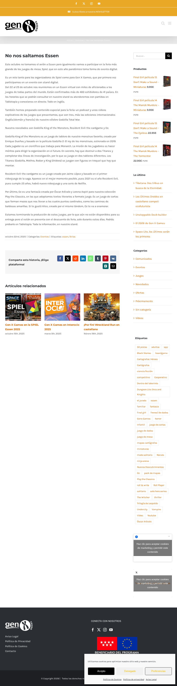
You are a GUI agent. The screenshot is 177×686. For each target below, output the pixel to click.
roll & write (143, 485)
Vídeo (140, 515)
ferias (72, 236)
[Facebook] (93, 630)
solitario (141, 491)
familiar (141, 406)
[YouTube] (111, 630)
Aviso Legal (151, 679)
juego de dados (145, 430)
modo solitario (144, 455)
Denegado (130, 671)
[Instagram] (105, 630)
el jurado (141, 400)
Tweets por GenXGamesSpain (152, 583)
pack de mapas (152, 473)
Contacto (10, 651)
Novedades (142, 284)
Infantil (141, 424)
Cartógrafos (143, 365)
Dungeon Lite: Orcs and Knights (149, 392)
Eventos (44, 236)
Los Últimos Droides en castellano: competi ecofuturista (149, 201)
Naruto (160, 455)
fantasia (154, 406)
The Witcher (143, 497)
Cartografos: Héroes (147, 359)
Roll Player (158, 485)
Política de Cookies (112, 679)
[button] (7, 314)
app (166, 347)
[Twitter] (99, 630)
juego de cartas (157, 424)
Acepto (101, 671)
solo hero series (158, 491)
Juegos (140, 275)
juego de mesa (144, 436)
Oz (138, 473)
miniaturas (143, 449)
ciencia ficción (144, 371)
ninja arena (143, 461)
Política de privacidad (133, 679)
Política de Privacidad (17, 641)
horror (158, 418)
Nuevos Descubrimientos (150, 467)
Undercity (142, 509)
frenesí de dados (159, 412)
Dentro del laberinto (147, 383)
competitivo (143, 377)
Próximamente (144, 301)
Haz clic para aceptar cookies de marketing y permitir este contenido (153, 548)
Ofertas (140, 292)
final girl (141, 412)
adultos (155, 347)
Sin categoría (143, 309)
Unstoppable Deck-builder (151, 214)
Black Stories (144, 353)
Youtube (151, 515)
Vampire (156, 509)
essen (65, 236)
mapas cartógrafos (147, 443)
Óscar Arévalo (144, 521)
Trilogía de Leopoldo (147, 503)
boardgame (161, 353)
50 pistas (142, 347)
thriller (157, 497)
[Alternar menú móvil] (170, 23)
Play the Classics (146, 479)
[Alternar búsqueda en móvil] (163, 23)
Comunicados (144, 258)
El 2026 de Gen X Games (150, 223)
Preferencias (158, 671)
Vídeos (139, 318)
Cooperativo (160, 377)
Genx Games (143, 418)
